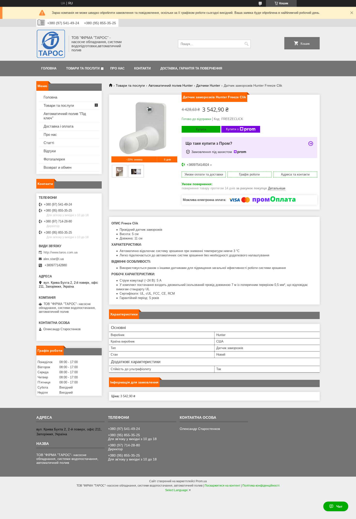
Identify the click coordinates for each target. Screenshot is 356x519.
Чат (339, 506)
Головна (48, 68)
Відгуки (50, 151)
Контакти (142, 68)
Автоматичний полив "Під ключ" (65, 116)
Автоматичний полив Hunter (170, 85)
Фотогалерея (54, 159)
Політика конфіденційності (260, 485)
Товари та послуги (83, 68)
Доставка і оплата (58, 126)
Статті (49, 143)
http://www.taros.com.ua (60, 252)
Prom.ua (201, 481)
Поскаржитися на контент (222, 485)
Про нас (117, 68)
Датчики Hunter (208, 85)
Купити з (232, 129)
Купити (201, 129)
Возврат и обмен (57, 167)
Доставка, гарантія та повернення (191, 68)
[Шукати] (246, 44)
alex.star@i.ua (53, 259)
